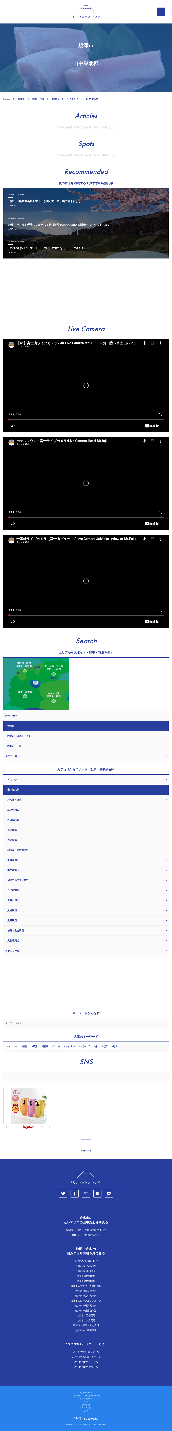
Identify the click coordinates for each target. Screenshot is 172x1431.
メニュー (12, 1046)
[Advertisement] (86, 292)
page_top (86, 1145)
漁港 (25, 1046)
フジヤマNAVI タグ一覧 (86, 1361)
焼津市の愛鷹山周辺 (86, 1310)
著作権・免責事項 (86, 1399)
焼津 (35, 1046)
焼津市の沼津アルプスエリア (86, 1300)
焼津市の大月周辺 (86, 1320)
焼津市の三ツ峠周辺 (86, 1266)
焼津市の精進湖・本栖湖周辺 (86, 1285)
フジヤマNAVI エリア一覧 (86, 1351)
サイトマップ (86, 1408)
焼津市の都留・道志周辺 (86, 1325)
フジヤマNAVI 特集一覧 (86, 1366)
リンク (86, 1411)
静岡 (45, 1046)
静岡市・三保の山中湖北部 (86, 1235)
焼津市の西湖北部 (86, 1275)
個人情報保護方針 (86, 1393)
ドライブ (85, 1046)
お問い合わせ (86, 1405)
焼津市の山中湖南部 (86, 1295)
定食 (115, 1046)
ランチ (56, 1046)
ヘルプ (86, 1402)
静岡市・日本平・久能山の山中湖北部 (86, 1230)
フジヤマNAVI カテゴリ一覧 (86, 1357)
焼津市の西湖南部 (86, 1281)
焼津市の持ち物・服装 (86, 1261)
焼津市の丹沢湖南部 (86, 1305)
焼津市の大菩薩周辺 (86, 1330)
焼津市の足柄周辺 (86, 1315)
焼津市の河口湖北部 (86, 1271)
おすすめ (70, 1046)
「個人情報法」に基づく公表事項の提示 (86, 1396)
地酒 (105, 1046)
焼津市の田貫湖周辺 (86, 1290)
